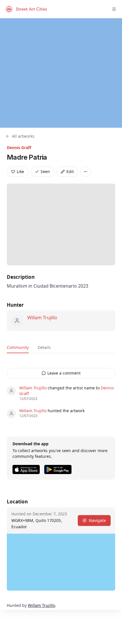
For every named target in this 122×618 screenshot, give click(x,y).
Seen (45, 171)
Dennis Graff (19, 147)
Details (44, 347)
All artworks (23, 136)
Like (20, 171)
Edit (70, 171)
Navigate (97, 520)
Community (18, 347)
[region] (61, 73)
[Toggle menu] (114, 9)
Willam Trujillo (42, 317)
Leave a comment (64, 373)
